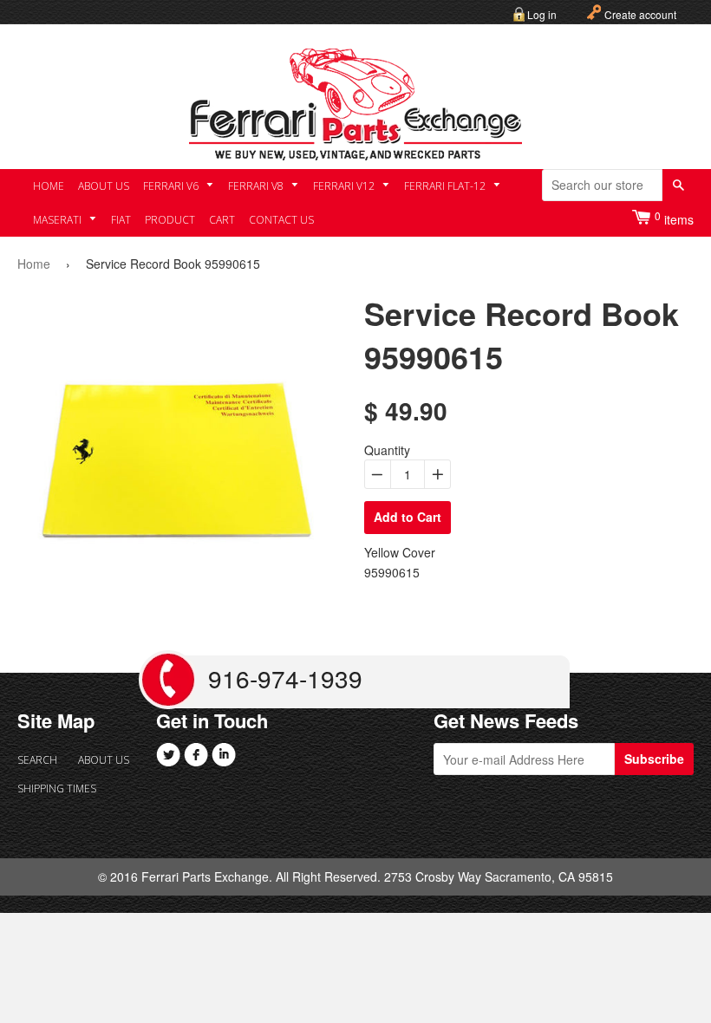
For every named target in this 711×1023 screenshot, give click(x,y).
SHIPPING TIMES (47, 788)
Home (48, 186)
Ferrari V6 (172, 186)
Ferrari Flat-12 (446, 186)
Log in (542, 14)
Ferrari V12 (345, 186)
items (674, 218)
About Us (103, 186)
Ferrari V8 (257, 186)
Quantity (387, 450)
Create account (640, 14)
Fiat (121, 219)
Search (37, 760)
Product (170, 219)
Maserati (58, 219)
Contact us (281, 219)
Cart (222, 219)
